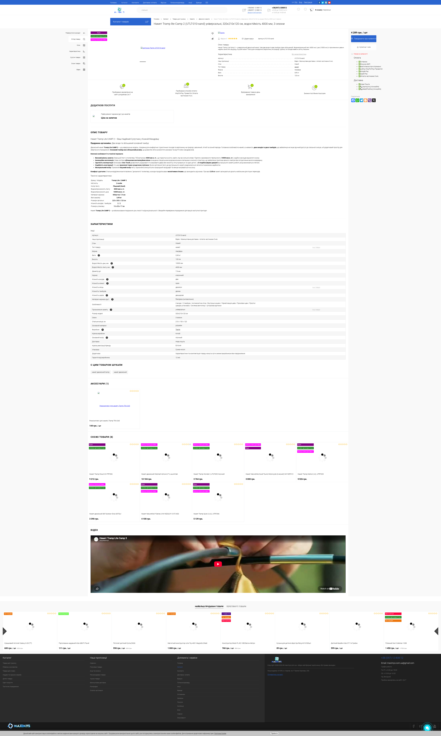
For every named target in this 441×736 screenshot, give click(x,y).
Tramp (178, 329)
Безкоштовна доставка (98, 682)
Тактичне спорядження (11, 686)
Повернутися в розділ (73, 33)
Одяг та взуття (8, 682)
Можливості (181, 718)
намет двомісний (120, 372)
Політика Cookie (220, 733)
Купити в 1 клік (365, 47)
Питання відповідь (177, 3)
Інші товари (316, 247)
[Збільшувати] (153, 48)
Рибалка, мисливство (10, 667)
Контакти (135, 3)
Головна (113, 3)
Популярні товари (96, 667)
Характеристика (74, 51)
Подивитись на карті (275, 674)
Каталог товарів (121, 21)
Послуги (180, 702)
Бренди (199, 3)
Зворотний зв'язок (254, 12)
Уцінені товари (95, 679)
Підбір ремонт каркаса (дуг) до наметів (115, 114)
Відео (78, 69)
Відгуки (163, 3)
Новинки (93, 663)
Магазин (180, 698)
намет (297, 67)
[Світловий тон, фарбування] (107, 338)
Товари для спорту (9, 671)
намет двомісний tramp (100, 372)
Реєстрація (308, 2)
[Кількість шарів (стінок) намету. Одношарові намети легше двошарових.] (107, 295)
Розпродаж (94, 686)
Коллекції (180, 706)
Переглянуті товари (236, 606)
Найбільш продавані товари (209, 606)
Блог (178, 710)
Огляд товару (75, 39)
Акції (190, 3)
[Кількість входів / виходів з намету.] (107, 279)
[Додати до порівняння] (213, 39)
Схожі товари (75, 63)
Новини (179, 714)
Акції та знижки (95, 671)
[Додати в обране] (213, 33)
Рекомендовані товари (98, 675)
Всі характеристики (299, 54)
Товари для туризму (9, 663)
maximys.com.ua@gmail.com (400, 663)
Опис (78, 45)
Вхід (300, 2)
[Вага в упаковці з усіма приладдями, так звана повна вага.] (99, 255)
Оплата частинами (96, 690)
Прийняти (274, 733)
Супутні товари (75, 57)
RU (296, 2)
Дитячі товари (7, 679)
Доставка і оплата (150, 3)
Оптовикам (181, 694)
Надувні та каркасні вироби (12, 675)
